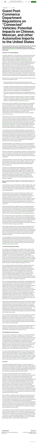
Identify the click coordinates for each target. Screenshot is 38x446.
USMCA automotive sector (12, 243)
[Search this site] (26, 2)
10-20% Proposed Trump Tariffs (27, 259)
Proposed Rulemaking (7, 164)
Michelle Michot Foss (12, 48)
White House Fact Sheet (10, 123)
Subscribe (34, 1)
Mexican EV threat (11, 198)
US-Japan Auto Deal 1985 (18, 223)
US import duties (14, 407)
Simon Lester (5, 7)
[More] (2, 2)
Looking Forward (28, 344)
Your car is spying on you (8, 114)
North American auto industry (28, 213)
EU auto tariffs (12, 312)
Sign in (29, 1)
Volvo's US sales (11, 132)
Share (13, 7)
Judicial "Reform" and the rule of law (17, 412)
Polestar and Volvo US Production (28, 127)
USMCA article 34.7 (26, 357)
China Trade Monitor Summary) (22, 100)
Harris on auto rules (15, 297)
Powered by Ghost (33, 441)
